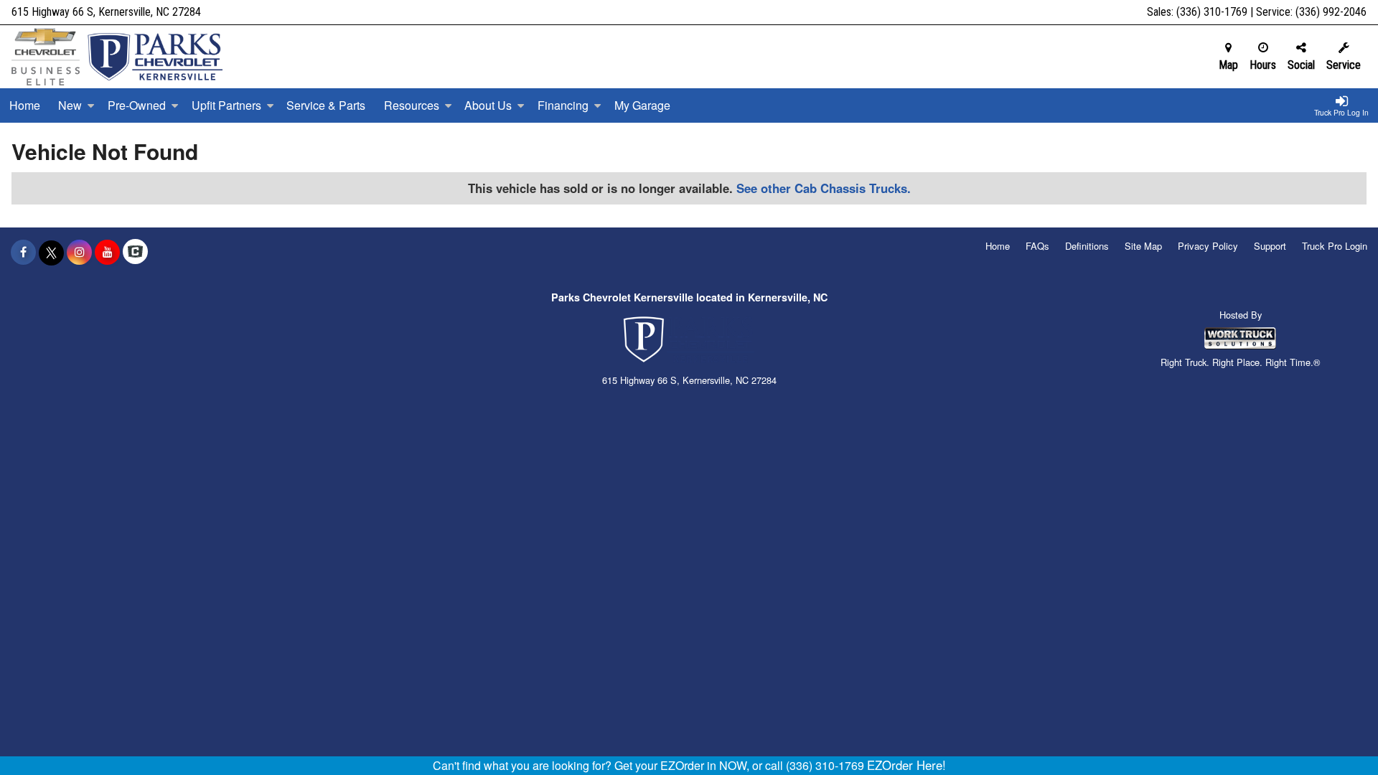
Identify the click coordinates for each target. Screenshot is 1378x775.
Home (24, 105)
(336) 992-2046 (1331, 12)
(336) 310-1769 (1211, 12)
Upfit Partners (226, 105)
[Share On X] (51, 252)
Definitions (1087, 246)
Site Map (1143, 246)
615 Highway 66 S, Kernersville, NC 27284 (106, 12)
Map (1228, 65)
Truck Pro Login (1334, 246)
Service (1343, 65)
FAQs (1037, 246)
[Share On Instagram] (79, 252)
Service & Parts (325, 105)
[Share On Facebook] (23, 252)
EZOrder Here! (906, 765)
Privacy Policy (1208, 246)
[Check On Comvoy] (135, 252)
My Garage (642, 105)
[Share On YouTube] (107, 252)
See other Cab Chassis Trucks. (823, 188)
